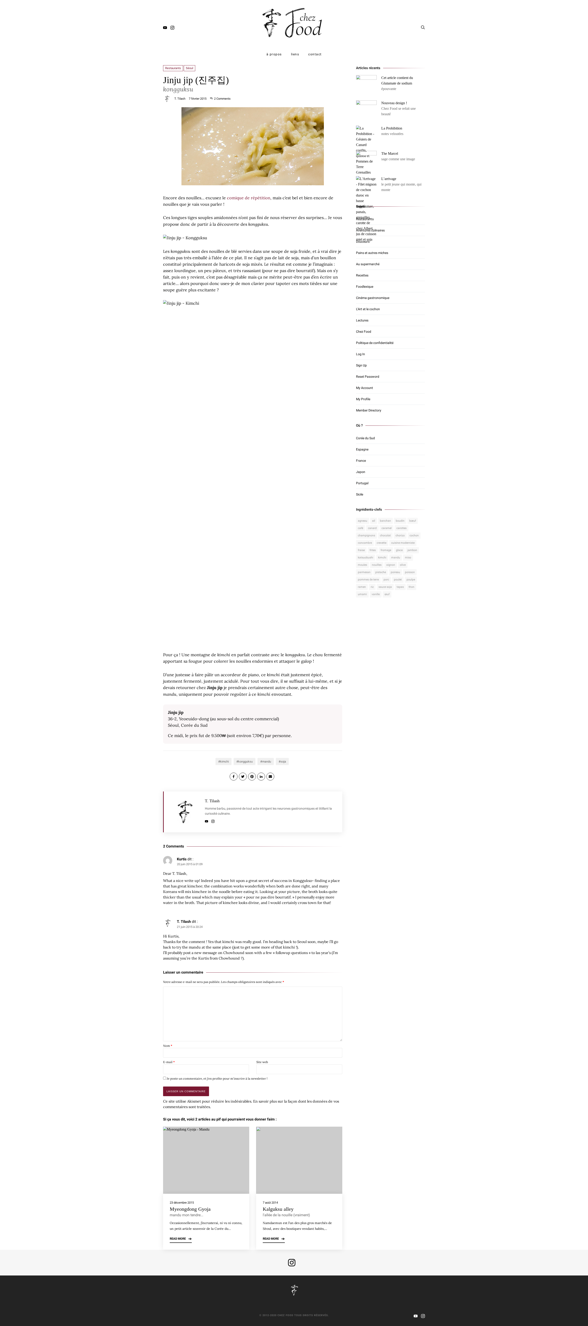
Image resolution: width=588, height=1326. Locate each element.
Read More (178, 1239)
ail (373, 520)
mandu (266, 761)
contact (315, 54)
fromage (386, 550)
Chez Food (363, 331)
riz (372, 586)
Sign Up (361, 365)
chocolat (385, 535)
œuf (387, 594)
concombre (365, 542)
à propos (274, 54)
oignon (390, 564)
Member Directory (368, 410)
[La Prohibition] (366, 150)
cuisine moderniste (403, 542)
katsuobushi (365, 557)
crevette (381, 542)
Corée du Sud (365, 438)
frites (373, 550)
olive (403, 564)
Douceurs (363, 241)
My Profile (363, 399)
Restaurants (173, 68)
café (360, 528)
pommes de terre (368, 579)
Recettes (362, 275)
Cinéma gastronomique (372, 298)
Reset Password (367, 376)
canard (372, 528)
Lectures (362, 320)
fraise (361, 550)
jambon (412, 550)
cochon (414, 535)
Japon (360, 472)
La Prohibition (391, 128)
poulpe (411, 579)
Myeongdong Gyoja (190, 1209)
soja (283, 761)
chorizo (400, 535)
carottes (401, 528)
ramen (362, 586)
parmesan (364, 572)
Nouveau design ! (394, 103)
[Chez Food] (294, 23)
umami (362, 594)
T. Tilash (179, 98)
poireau (395, 572)
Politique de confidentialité (374, 343)
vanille (376, 594)
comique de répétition (248, 197)
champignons (366, 535)
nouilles (377, 564)
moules (362, 564)
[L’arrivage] (366, 209)
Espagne (362, 449)
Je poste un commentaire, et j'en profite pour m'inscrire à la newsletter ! (216, 1079)
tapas (400, 586)
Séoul (189, 68)
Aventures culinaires (370, 230)
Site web (262, 1062)
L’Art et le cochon (368, 309)
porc (386, 579)
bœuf (412, 520)
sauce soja (385, 586)
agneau (362, 520)
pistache (380, 572)
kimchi (224, 761)
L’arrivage (388, 179)
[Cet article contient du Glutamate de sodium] (366, 85)
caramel (387, 528)
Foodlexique (364, 286)
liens (295, 54)
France (361, 460)
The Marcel (389, 153)
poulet (398, 579)
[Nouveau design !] (366, 110)
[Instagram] (172, 28)
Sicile (359, 494)
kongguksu (245, 761)
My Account (364, 388)
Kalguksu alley (278, 1209)
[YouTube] (165, 28)
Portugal (362, 483)
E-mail (169, 1062)
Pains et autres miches (372, 253)
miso (408, 557)
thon (411, 586)
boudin (400, 520)
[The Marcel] (366, 161)
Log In (360, 354)
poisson (410, 572)
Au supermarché (367, 264)
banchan (385, 520)
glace (399, 550)
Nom (167, 1046)
